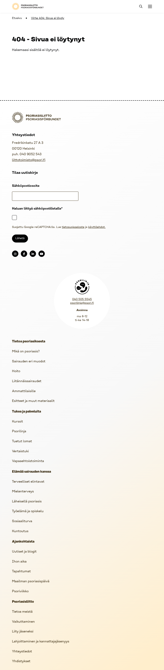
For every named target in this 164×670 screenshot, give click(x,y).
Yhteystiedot (22, 651)
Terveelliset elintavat (28, 481)
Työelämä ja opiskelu (28, 511)
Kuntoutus (20, 531)
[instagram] (15, 254)
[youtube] (41, 254)
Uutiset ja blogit (24, 551)
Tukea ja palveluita (26, 411)
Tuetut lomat (22, 441)
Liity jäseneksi (22, 631)
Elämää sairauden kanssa (31, 471)
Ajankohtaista (23, 541)
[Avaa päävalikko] (149, 6)
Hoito (16, 371)
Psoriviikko (20, 591)
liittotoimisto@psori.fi (28, 160)
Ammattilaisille (24, 391)
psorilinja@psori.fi (82, 303)
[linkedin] (33, 254)
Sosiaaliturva (22, 521)
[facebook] (24, 254)
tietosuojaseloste (73, 227)
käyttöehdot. (97, 227)
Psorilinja (19, 431)
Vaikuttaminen (23, 621)
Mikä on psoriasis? (26, 351)
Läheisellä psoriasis (27, 501)
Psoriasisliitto (23, 601)
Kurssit (17, 421)
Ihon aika (19, 561)
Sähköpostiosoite (25, 186)
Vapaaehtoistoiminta (28, 461)
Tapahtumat (21, 571)
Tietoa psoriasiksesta (28, 341)
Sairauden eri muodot (28, 361)
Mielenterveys (23, 491)
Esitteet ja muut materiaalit (33, 401)
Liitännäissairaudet (26, 381)
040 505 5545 (82, 299)
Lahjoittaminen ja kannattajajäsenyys (40, 641)
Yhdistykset (21, 661)
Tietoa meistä (22, 611)
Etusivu (17, 18)
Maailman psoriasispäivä (30, 581)
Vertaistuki (20, 451)
